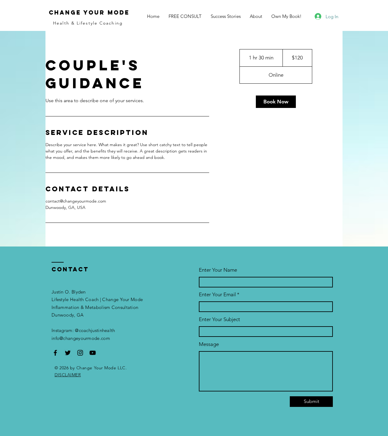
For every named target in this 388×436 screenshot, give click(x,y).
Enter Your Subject (219, 319)
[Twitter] (68, 353)
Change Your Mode (89, 12)
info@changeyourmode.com (81, 338)
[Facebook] (55, 353)
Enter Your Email (217, 294)
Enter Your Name (218, 270)
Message (209, 344)
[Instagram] (80, 353)
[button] (286, 16)
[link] (276, 102)
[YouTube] (92, 353)
